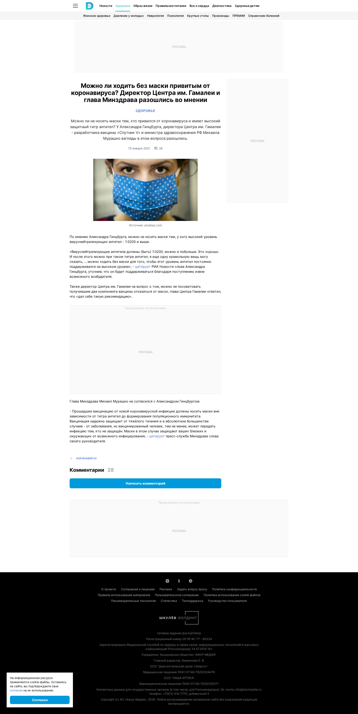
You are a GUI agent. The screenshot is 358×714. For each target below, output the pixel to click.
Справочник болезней (263, 15)
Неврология (155, 15)
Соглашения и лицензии (138, 589)
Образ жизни (142, 5)
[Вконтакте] (167, 580)
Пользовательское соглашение (177, 595)
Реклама (166, 589)
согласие (16, 690)
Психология (175, 15)
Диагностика (221, 5)
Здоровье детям (247, 5)
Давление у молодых (129, 15)
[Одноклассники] (179, 580)
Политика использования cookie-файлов (232, 595)
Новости (105, 5)
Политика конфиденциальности (234, 589)
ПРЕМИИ (238, 15)
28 (161, 148)
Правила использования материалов (124, 595)
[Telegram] (190, 580)
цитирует (142, 266)
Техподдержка (192, 600)
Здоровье (122, 5)
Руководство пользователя (227, 600)
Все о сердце (199, 5)
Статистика (169, 600)
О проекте (108, 589)
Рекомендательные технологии (133, 600)
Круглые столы (198, 15)
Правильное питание (171, 5)
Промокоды (220, 15)
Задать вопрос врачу (192, 589)
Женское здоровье (96, 15)
